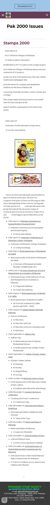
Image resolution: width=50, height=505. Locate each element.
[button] (3, 15)
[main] (25, 26)
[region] (25, 6)
